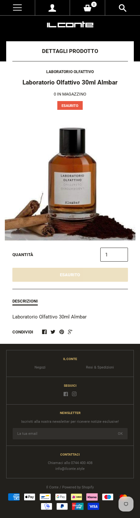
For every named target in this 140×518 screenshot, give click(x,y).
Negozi (40, 367)
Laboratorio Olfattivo (70, 72)
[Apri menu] (17, 7)
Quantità (22, 254)
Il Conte (52, 487)
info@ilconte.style (70, 469)
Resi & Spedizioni (100, 367)
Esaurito (70, 274)
